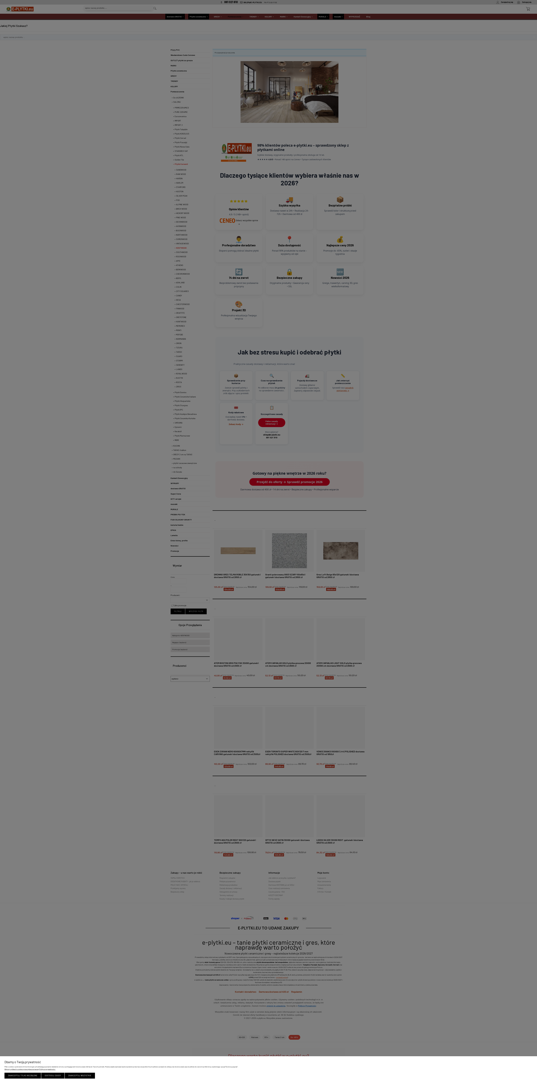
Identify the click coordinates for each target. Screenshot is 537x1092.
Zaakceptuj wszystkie (79, 1075)
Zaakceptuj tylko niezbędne (22, 1075)
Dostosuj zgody (53, 1075)
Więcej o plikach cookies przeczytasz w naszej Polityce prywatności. (30, 1069)
